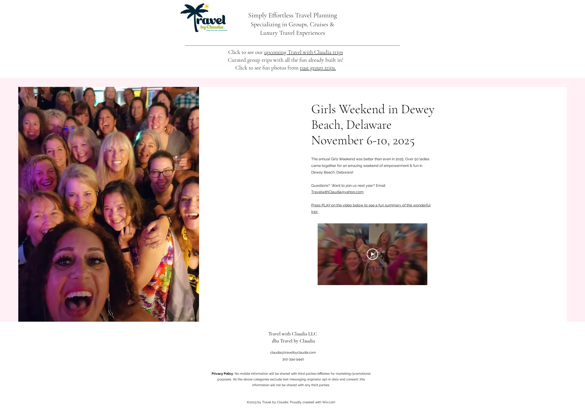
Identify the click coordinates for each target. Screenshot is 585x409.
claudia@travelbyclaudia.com (293, 352)
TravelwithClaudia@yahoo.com (337, 192)
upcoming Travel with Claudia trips (303, 52)
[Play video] (372, 254)
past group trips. (318, 67)
